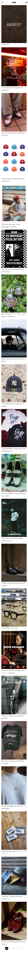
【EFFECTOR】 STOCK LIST (9, 628)
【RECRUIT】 (5, 44)
